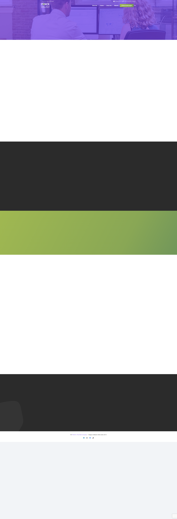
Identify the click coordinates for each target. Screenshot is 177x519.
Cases (67, 389)
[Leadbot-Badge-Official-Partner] (132, 414)
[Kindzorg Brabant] (88, 282)
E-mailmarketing (94, 389)
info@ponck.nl (45, 395)
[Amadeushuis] (56, 282)
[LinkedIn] (83, 437)
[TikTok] (93, 437)
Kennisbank (118, 392)
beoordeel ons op (46, 423)
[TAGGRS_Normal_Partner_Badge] (117, 413)
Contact (68, 396)
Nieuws (68, 394)
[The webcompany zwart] (45, 5)
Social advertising (95, 394)
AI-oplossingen (94, 396)
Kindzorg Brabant (81, 292)
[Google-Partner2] (86, 414)
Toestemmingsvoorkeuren (122, 400)
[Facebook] (90, 437)
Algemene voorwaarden (121, 387)
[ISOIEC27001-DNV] (71, 414)
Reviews (117, 396)
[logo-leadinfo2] (102, 414)
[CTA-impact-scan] (120, 27)
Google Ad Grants (95, 387)
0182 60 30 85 (45, 393)
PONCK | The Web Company (47, 416)
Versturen (97, 246)
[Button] (67, 291)
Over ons (68, 392)
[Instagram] (86, 437)
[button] (98, 5)
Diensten (68, 387)
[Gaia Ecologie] (120, 282)
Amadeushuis (48, 292)
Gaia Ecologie (112, 292)
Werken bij (117, 398)
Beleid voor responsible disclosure (124, 389)
